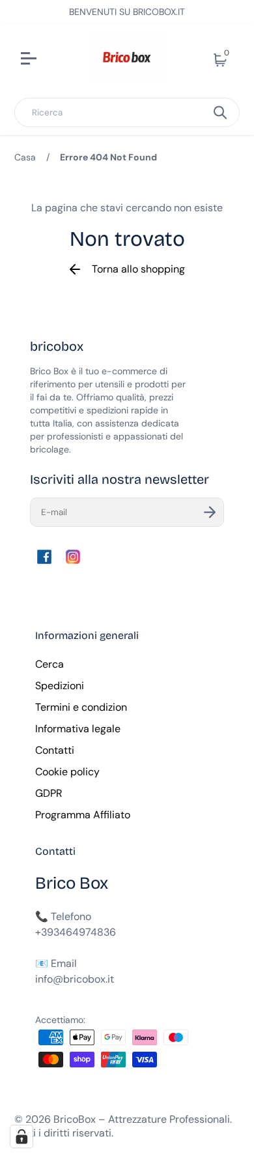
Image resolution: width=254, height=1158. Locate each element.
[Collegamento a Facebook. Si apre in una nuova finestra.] (44, 556)
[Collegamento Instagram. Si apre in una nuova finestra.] (73, 556)
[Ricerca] (220, 112)
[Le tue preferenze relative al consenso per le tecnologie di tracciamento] (21, 1136)
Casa (25, 157)
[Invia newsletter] (209, 512)
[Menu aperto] (46, 60)
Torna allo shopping (138, 269)
